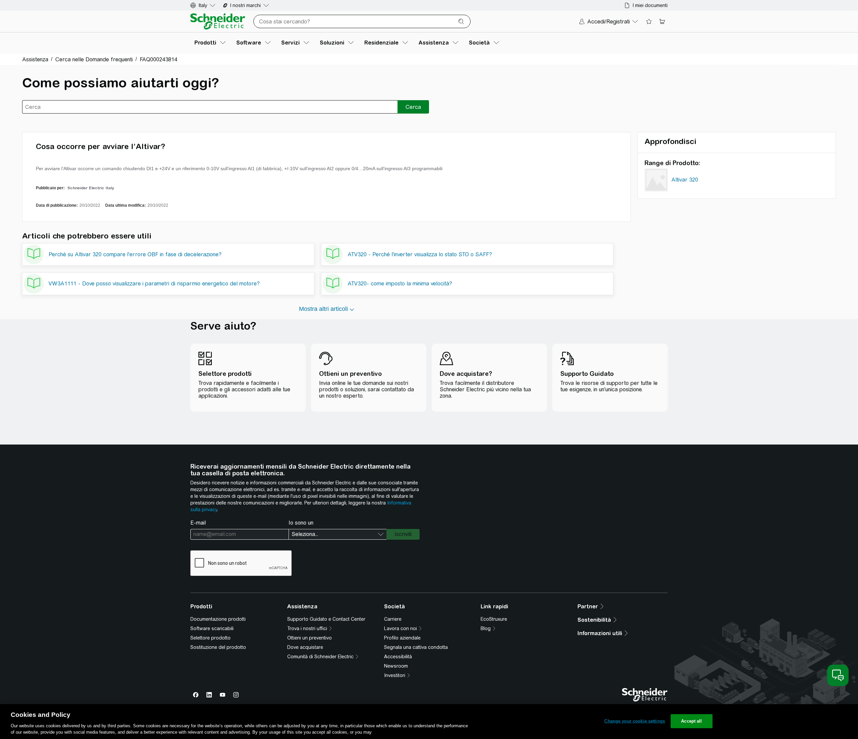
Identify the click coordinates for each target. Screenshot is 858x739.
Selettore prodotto (210, 638)
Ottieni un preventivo (309, 638)
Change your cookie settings (634, 721)
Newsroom (396, 666)
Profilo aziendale (402, 638)
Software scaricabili (212, 628)
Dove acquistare (305, 647)
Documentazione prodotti (218, 619)
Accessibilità (398, 656)
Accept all (691, 721)
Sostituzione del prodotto (218, 647)
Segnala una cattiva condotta (416, 647)
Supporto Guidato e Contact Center (326, 619)
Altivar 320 (684, 180)
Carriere (393, 619)
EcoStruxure (494, 619)
